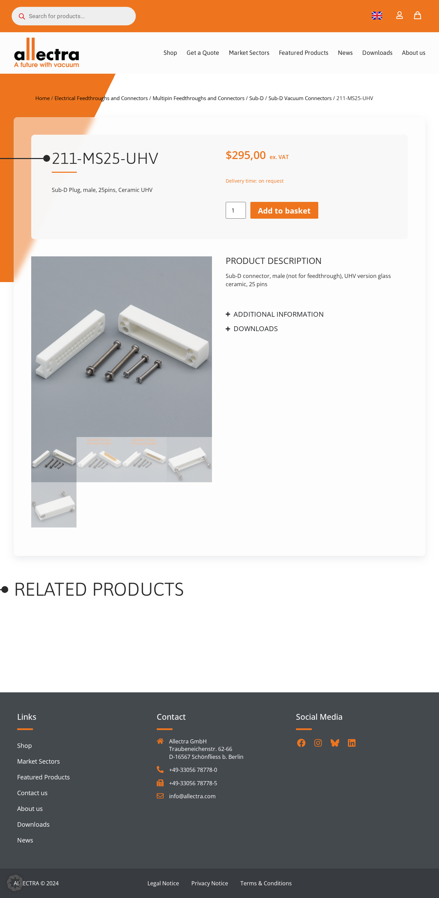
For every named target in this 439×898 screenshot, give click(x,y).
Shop (170, 52)
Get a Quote (203, 52)
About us (413, 52)
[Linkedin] (351, 743)
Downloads (377, 52)
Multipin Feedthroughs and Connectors (199, 98)
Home (42, 98)
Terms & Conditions (266, 883)
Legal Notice (163, 883)
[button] (15, 883)
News (345, 52)
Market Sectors (249, 52)
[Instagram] (318, 743)
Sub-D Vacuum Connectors (300, 98)
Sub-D (256, 98)
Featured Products (303, 52)
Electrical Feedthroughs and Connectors (101, 98)
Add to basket (284, 210)
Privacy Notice (209, 883)
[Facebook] (301, 743)
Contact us (32, 793)
